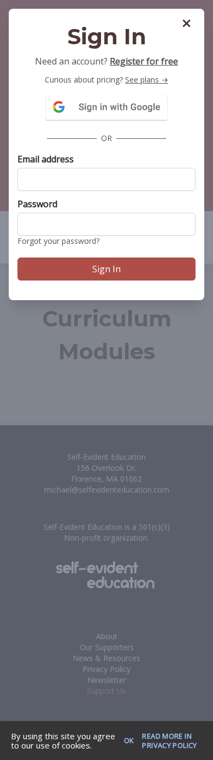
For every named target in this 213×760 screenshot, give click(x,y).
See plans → (146, 79)
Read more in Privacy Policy (169, 740)
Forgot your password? (58, 241)
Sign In (106, 269)
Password (37, 204)
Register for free (144, 61)
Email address (45, 159)
